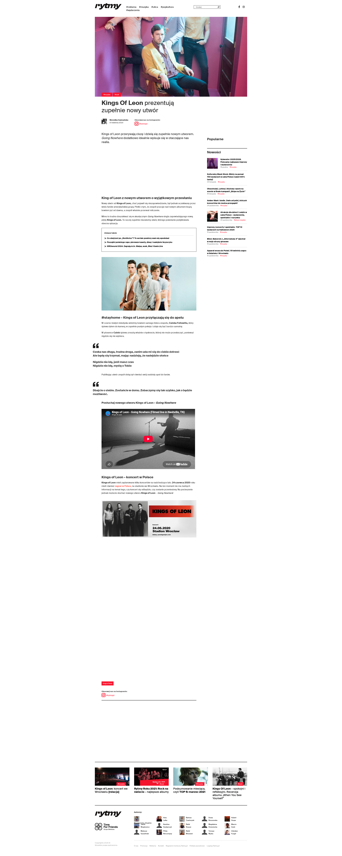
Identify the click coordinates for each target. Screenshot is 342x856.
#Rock (117, 95)
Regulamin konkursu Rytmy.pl (177, 846)
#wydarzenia (133, 10)
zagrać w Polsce (123, 486)
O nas (136, 846)
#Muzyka (144, 6)
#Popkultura (167, 6)
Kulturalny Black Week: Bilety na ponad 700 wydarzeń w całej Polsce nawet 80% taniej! (226, 177)
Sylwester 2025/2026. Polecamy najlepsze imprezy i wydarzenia (233, 162)
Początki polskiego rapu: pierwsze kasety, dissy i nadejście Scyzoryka (139, 242)
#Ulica (154, 6)
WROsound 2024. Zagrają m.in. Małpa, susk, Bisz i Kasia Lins (135, 246)
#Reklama (131, 6)
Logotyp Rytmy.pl (213, 846)
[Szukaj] (218, 7)
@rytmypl (143, 124)
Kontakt (161, 846)
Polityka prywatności (197, 846)
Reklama (152, 846)
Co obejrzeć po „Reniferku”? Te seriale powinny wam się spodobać (138, 238)
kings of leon (107, 683)
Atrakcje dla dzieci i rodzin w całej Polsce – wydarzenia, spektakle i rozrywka (233, 215)
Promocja (143, 846)
